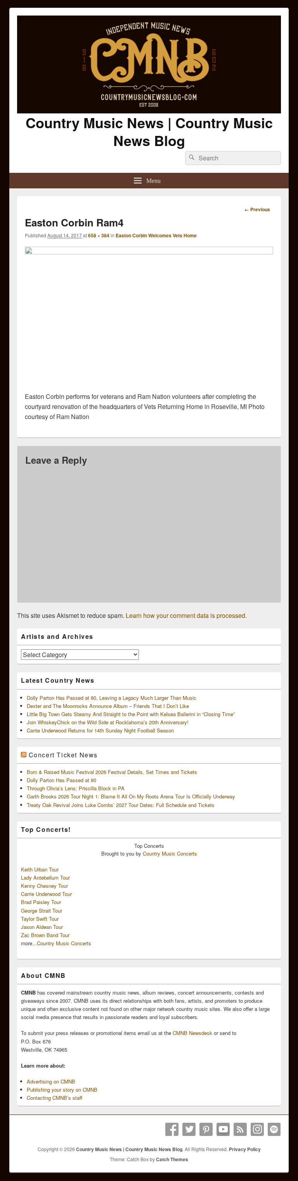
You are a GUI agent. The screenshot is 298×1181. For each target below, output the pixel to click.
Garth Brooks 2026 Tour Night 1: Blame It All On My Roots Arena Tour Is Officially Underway (131, 796)
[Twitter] (189, 1129)
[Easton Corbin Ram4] (149, 251)
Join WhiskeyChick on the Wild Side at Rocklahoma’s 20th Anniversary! (108, 722)
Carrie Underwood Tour (46, 893)
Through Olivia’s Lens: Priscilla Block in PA (76, 788)
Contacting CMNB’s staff (54, 1097)
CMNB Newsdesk (192, 1033)
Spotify (274, 1129)
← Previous (257, 209)
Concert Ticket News (63, 754)
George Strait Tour (41, 910)
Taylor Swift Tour (40, 918)
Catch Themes (172, 1159)
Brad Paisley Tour (41, 902)
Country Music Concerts (170, 853)
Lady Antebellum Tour (45, 877)
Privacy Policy (245, 1149)
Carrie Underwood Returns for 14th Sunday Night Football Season (100, 730)
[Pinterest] (206, 1129)
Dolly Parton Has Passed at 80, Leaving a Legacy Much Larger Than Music (111, 697)
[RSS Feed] (240, 1129)
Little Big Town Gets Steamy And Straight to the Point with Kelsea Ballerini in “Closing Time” (131, 714)
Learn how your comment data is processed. (186, 615)
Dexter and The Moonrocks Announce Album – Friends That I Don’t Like (108, 706)
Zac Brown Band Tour (45, 935)
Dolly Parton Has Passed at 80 (61, 780)
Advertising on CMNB (51, 1081)
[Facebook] (171, 1129)
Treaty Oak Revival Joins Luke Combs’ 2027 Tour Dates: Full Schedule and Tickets (121, 805)
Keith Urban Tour (40, 869)
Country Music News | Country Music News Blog (149, 131)
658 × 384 (98, 235)
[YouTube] (223, 1129)
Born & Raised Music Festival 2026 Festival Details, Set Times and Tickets (112, 772)
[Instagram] (257, 1129)
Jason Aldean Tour (42, 927)
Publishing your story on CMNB (62, 1089)
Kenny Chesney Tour (44, 885)
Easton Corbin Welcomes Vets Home (156, 235)
